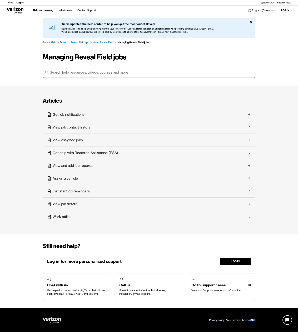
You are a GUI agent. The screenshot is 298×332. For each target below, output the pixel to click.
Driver (63, 42)
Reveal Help (49, 42)
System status (267, 3)
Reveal (10, 3)
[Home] (15, 10)
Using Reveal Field (103, 42)
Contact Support (86, 10)
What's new (65, 10)
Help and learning (43, 10)
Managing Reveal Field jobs (133, 42)
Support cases (284, 3)
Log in (285, 10)
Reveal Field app (80, 42)
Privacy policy (216, 320)
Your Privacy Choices (238, 320)
